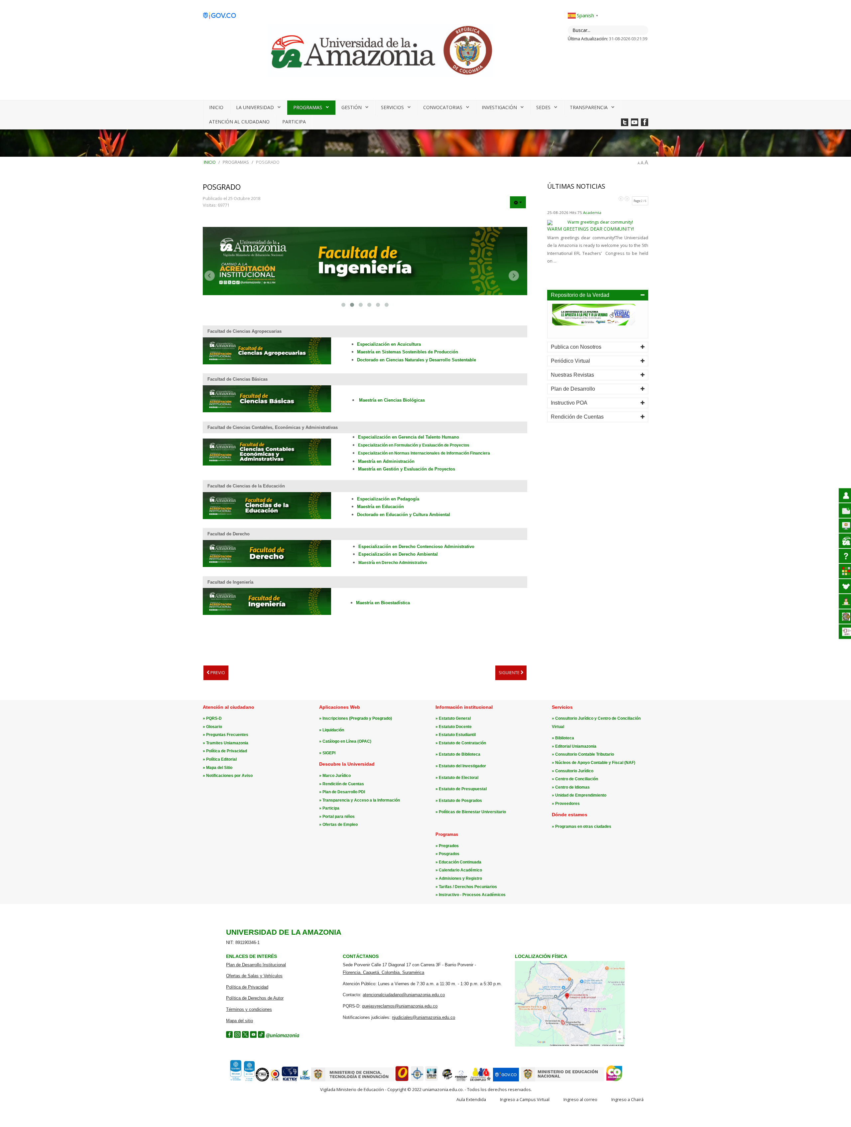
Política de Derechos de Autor (255, 998)
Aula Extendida (471, 1099)
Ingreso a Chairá (627, 1099)
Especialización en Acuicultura (389, 344)
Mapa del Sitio (219, 767)
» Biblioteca (563, 738)
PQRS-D (214, 718)
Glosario (214, 726)
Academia (592, 212)
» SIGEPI (327, 753)
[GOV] (506, 1080)
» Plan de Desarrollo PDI (342, 792)
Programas (307, 107)
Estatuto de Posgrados (460, 800)
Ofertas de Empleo (340, 824)
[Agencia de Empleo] (480, 1080)
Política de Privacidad (226, 751)
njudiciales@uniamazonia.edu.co (423, 1017)
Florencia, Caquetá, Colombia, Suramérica (383, 972)
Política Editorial (221, 759)
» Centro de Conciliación (575, 779)
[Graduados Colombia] (402, 1080)
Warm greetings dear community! (590, 229)
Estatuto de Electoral (458, 777)
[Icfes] (305, 1080)
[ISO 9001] (241, 1080)
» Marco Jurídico (335, 775)
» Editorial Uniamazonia (574, 746)
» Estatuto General (453, 718)
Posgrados (449, 853)
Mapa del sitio (239, 1020)
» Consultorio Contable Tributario (583, 754)
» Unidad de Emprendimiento (579, 795)
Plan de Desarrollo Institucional (256, 964)
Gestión (351, 107)
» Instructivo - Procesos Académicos (470, 894)
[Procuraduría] (417, 1080)
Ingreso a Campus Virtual (524, 1099)
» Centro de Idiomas (571, 787)
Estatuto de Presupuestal (463, 789)
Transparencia (589, 107)
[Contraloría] (275, 1080)
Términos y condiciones (249, 1009)
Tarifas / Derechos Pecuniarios (468, 886)
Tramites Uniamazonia (227, 743)
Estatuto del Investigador (462, 766)
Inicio (216, 107)
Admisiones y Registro (460, 878)
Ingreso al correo (580, 1099)
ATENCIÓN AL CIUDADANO (239, 121)
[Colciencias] (352, 1080)
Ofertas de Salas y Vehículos (254, 975)
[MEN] (562, 1080)
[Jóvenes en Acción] (446, 1080)
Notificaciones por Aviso (229, 775)
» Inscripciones (334, 718)
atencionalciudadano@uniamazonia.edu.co (404, 994)
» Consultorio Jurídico (572, 771)
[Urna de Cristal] (431, 1080)
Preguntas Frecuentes (227, 734)
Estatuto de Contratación (462, 743)
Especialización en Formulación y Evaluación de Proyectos (413, 445)
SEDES (543, 107)
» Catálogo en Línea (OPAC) (345, 741)
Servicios (392, 107)
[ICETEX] (290, 1080)
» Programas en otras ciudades (581, 826)
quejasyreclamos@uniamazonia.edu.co (399, 1006)
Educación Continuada (460, 862)
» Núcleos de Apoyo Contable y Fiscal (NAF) (593, 762)
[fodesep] (461, 1080)
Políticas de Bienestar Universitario (472, 812)
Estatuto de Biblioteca (459, 754)
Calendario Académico (460, 870)
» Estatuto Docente (453, 726)
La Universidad (255, 107)
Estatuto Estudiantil (457, 734)
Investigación (499, 107)
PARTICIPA (294, 121)
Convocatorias (442, 107)
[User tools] (518, 202)
